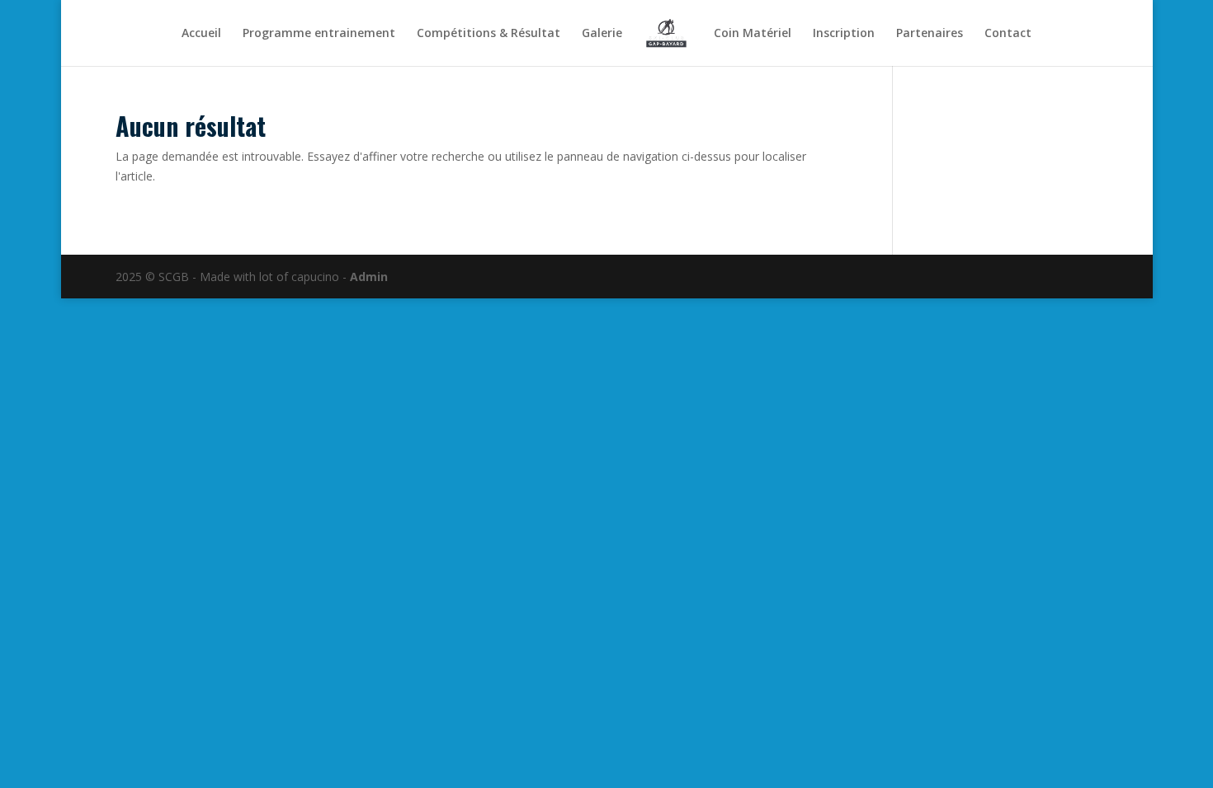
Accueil (201, 33)
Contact (1007, 33)
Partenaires (929, 33)
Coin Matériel (752, 33)
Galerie (602, 33)
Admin (369, 276)
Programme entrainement (319, 33)
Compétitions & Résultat (488, 33)
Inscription (844, 33)
